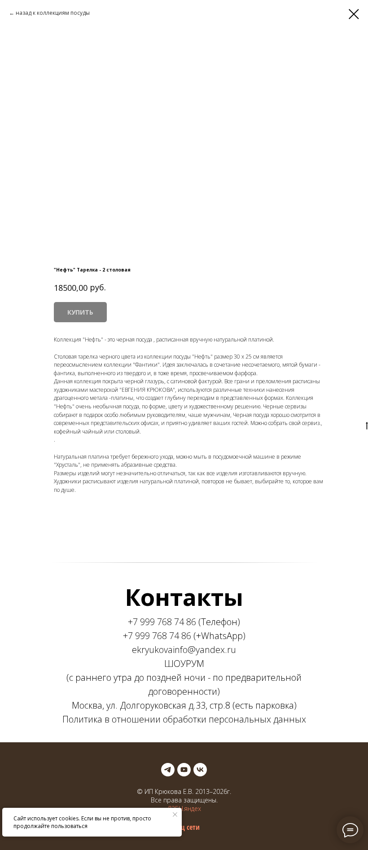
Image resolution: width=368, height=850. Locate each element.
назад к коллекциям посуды (53, 13)
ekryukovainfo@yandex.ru (184, 650)
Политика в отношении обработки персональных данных (184, 719)
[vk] (200, 769)
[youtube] (184, 769)
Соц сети (187, 827)
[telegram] (168, 769)
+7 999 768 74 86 (162, 622)
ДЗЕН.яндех (184, 808)
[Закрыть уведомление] (175, 814)
